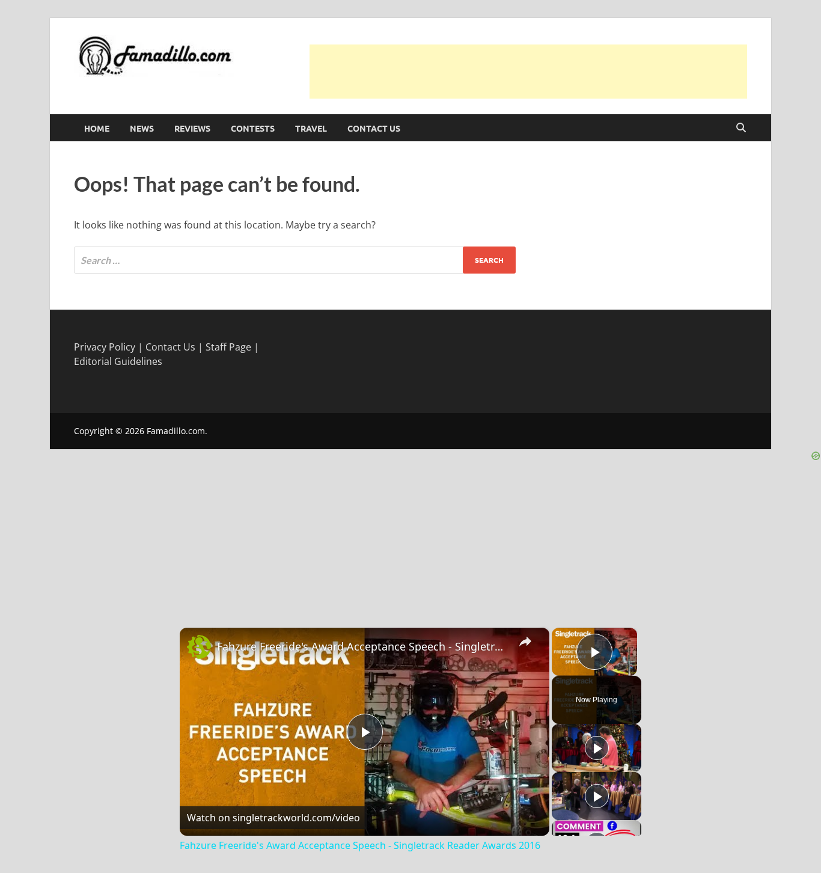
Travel (311, 128)
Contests (253, 128)
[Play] (597, 748)
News (142, 128)
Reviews (192, 128)
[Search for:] (295, 260)
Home (96, 128)
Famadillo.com (176, 431)
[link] (199, 647)
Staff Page (228, 347)
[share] (525, 641)
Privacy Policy (104, 347)
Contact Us (373, 128)
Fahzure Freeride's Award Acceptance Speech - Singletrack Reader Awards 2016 (362, 646)
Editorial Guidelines (118, 361)
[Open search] (741, 128)
